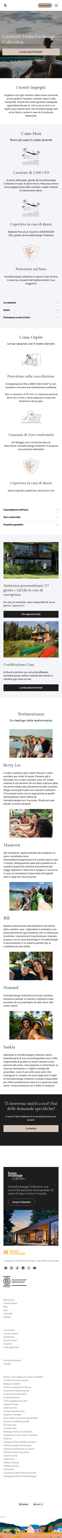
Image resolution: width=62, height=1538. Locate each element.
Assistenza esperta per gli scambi (18, 1449)
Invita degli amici (11, 1347)
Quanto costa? (10, 1340)
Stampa (7, 1317)
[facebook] (5, 1268)
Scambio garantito (13, 524)
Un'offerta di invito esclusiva (15, 1380)
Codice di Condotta (42, 1485)
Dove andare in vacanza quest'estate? (20, 1418)
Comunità (7, 1313)
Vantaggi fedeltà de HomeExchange (19, 1476)
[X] (29, 1268)
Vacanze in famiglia (12, 1414)
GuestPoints (8, 1337)
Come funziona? (10, 1333)
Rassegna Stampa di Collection (17, 1432)
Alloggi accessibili (11, 1384)
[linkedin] (23, 1268)
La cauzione (9, 302)
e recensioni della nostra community (19, 1473)
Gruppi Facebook (11, 1397)
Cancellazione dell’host (15, 509)
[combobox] (24, 1504)
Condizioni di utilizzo (20, 1485)
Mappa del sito (39, 1497)
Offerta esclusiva (11, 1462)
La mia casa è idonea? (31, 52)
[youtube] (34, 1268)
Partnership (8, 1469)
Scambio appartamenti (14, 1411)
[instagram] (11, 1268)
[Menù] (56, 5)
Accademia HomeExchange (16, 1390)
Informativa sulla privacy (19, 1491)
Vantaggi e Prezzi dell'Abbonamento (19, 1442)
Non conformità (11, 517)
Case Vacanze (10, 1408)
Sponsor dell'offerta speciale (16, 1421)
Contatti (7, 1364)
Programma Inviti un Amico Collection (20, 1435)
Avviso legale (22, 1497)
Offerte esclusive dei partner (16, 1452)
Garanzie (7, 1344)
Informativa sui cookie (44, 1491)
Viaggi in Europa (10, 1404)
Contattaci (31, 1128)
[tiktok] (17, 1268)
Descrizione (8, 1300)
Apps (5, 1310)
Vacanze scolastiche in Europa (17, 1387)
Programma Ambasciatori (15, 1394)
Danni (6, 310)
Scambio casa (10, 1425)
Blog (5, 1307)
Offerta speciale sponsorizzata (17, 1445)
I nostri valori (9, 1330)
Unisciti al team (10, 1303)
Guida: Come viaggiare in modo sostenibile (23, 1377)
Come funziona (10, 1456)
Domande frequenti (12, 1360)
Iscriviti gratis (45, 5)
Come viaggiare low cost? (15, 1401)
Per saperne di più (31, 614)
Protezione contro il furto (16, 317)
